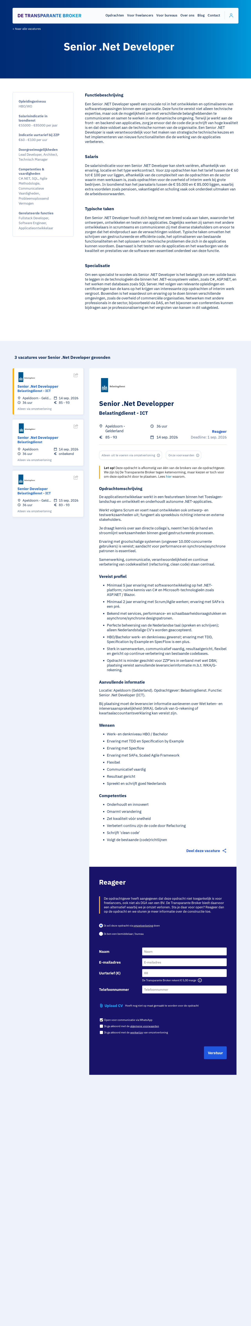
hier (169, 476)
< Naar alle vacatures (27, 29)
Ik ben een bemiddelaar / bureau (124, 934)
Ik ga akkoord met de (131, 1026)
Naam (104, 951)
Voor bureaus (166, 15)
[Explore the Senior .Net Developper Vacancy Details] (76, 378)
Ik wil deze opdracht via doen (132, 925)
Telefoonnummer (114, 989)
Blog (201, 15)
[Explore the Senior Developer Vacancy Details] (76, 480)
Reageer (219, 431)
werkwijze (136, 1032)
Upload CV (113, 1005)
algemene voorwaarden (144, 1026)
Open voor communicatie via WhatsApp (128, 1020)
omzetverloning (143, 925)
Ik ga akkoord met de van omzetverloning (136, 1032)
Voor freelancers (140, 15)
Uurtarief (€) (109, 973)
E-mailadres (110, 962)
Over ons (187, 15)
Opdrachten (114, 15)
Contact (214, 15)
